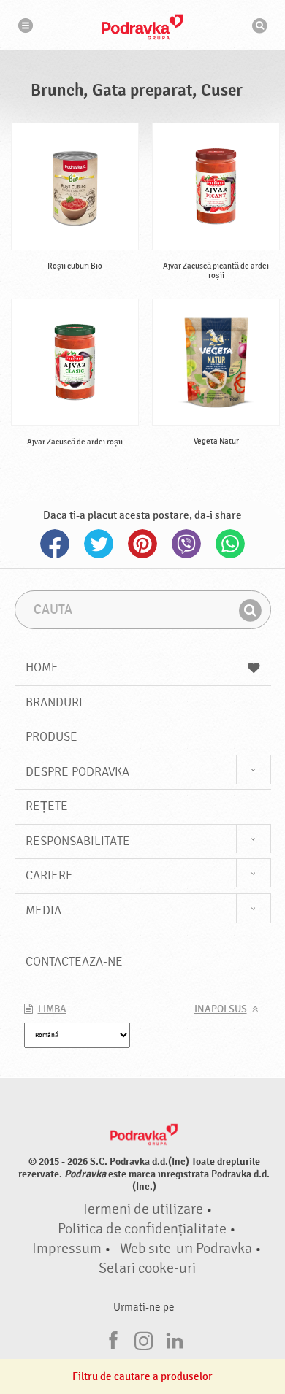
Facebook (54, 543)
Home (42, 667)
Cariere (49, 875)
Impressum (67, 1249)
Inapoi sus (220, 1009)
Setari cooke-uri (147, 1268)
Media (43, 910)
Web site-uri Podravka (186, 1249)
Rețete (47, 806)
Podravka (142, 27)
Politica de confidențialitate (142, 1229)
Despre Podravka (77, 772)
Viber (186, 543)
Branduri (54, 702)
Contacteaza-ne (74, 962)
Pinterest (142, 543)
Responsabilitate (78, 841)
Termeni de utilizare (142, 1209)
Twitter (98, 543)
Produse (51, 737)
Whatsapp (230, 543)
